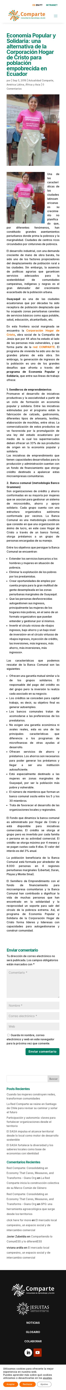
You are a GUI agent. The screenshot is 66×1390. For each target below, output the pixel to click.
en (37, 5)
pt (40, 5)
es (33, 5)
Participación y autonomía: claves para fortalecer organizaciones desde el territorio (31, 1122)
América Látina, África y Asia (23, 84)
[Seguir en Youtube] (38, 1352)
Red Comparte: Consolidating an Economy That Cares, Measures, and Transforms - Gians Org (30, 1173)
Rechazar (27, 1384)
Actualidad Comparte (40, 80)
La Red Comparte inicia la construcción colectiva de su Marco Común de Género (33, 1183)
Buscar (53, 1078)
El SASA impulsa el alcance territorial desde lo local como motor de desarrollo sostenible (33, 1135)
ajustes (47, 1377)
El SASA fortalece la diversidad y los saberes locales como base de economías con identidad (30, 1149)
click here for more (19, 1220)
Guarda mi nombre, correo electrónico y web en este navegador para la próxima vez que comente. (30, 1039)
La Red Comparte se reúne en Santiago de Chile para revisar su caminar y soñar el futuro (32, 1108)
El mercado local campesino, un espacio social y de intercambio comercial (32, 1225)
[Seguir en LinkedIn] (28, 1353)
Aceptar (11, 1384)
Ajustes (44, 1384)
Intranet (52, 5)
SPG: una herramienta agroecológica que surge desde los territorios (31, 1209)
